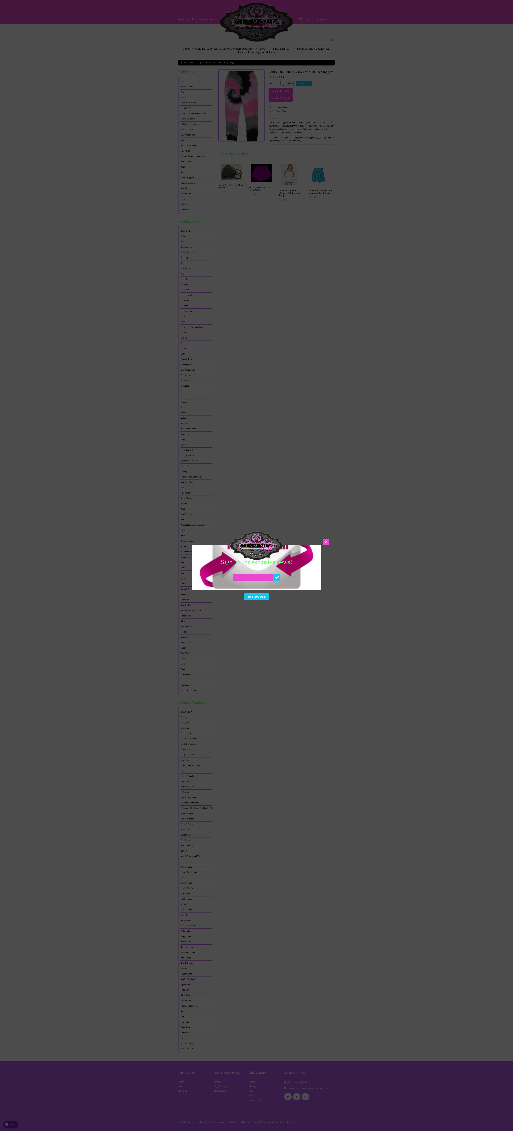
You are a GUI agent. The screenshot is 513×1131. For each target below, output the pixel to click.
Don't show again (256, 596)
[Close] (326, 542)
